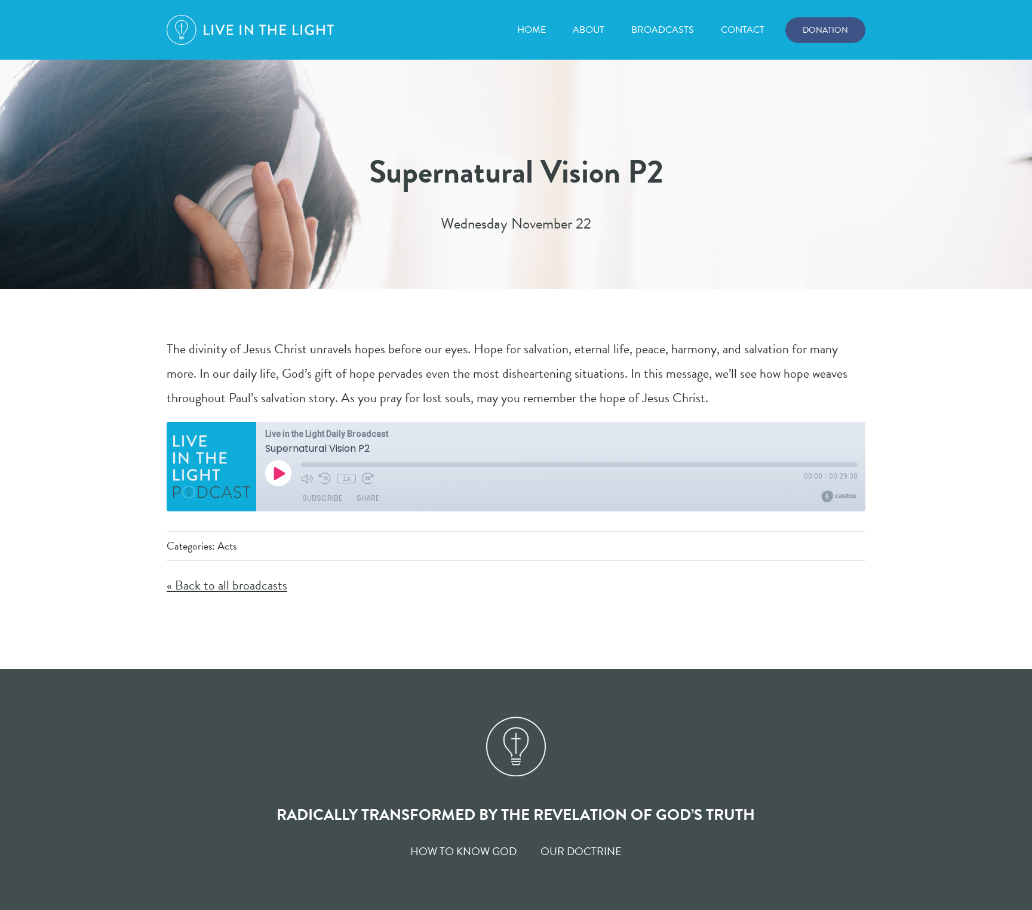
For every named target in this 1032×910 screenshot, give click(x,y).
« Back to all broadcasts (227, 585)
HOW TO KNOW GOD (463, 851)
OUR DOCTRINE (581, 851)
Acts (226, 546)
